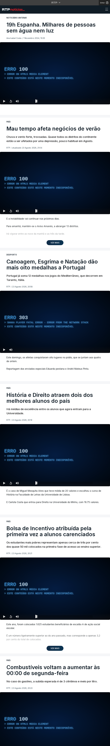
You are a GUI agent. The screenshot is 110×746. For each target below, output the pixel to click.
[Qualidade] (99, 211)
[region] (55, 73)
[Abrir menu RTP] (55, 2)
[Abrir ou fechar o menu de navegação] (106, 9)
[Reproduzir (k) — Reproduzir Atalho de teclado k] (4, 101)
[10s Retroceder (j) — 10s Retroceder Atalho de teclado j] (11, 101)
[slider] (64, 101)
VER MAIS (55, 243)
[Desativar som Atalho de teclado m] (17, 101)
